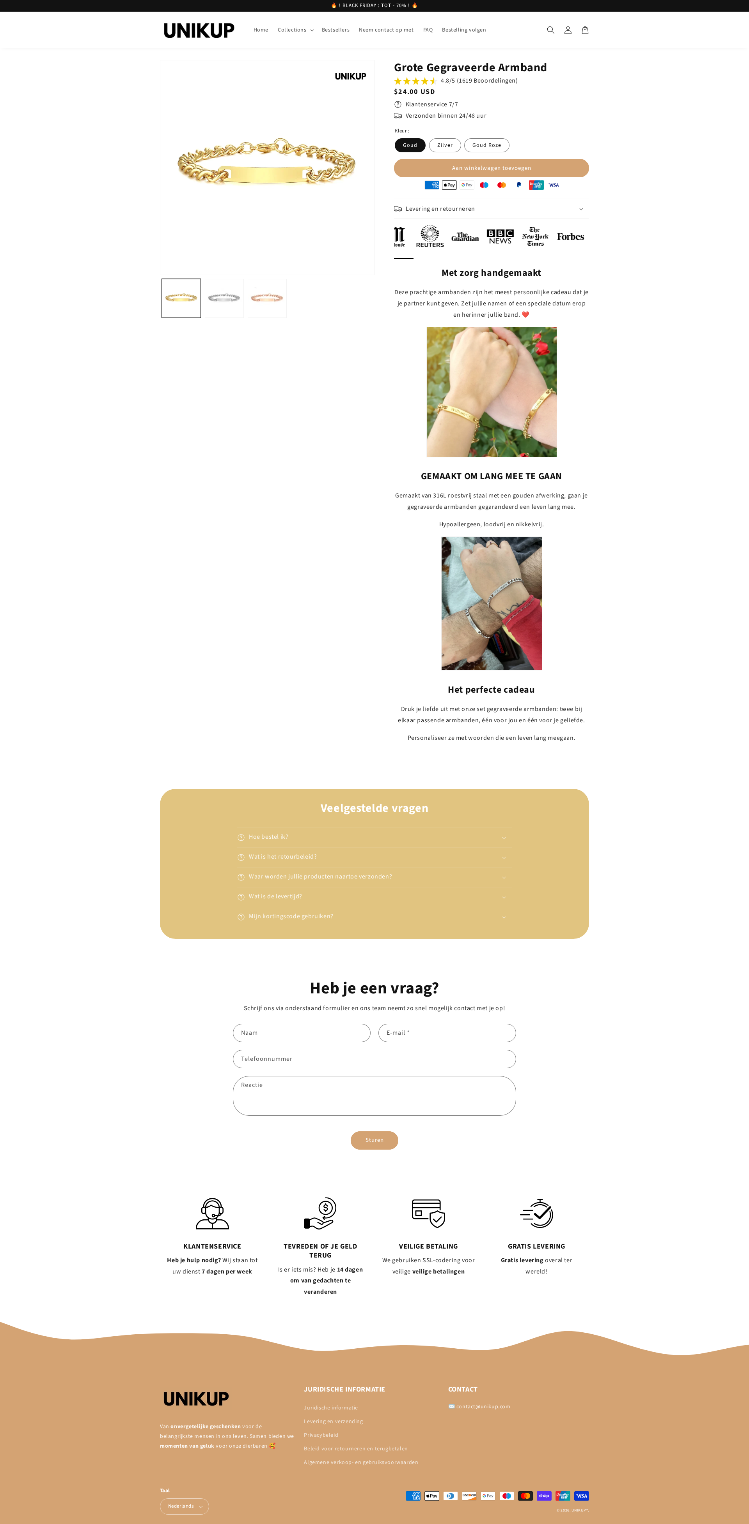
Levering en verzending (333, 1421)
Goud (410, 145)
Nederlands (180, 1506)
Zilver (445, 145)
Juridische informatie (331, 1408)
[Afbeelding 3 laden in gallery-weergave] (267, 298)
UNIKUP (579, 1510)
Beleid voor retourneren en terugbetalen (356, 1449)
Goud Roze (486, 145)
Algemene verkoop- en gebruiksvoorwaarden (361, 1462)
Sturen (375, 1140)
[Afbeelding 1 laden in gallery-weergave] (181, 298)
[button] (295, 30)
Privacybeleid (321, 1435)
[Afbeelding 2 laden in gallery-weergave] (224, 298)
